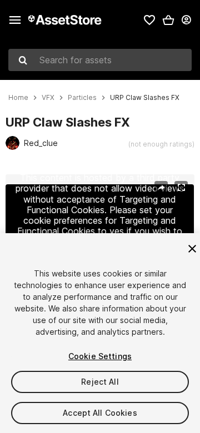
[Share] (161, 187)
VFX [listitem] (48, 98)
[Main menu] (15, 20)
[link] (149, 20)
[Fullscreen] (181, 187)
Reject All (99, 381)
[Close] (192, 248)
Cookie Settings (100, 356)
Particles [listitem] (82, 98)
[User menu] (186, 20)
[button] (168, 20)
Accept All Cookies (100, 412)
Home (18, 98)
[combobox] (100, 60)
